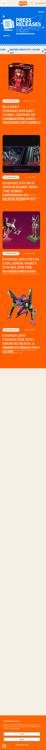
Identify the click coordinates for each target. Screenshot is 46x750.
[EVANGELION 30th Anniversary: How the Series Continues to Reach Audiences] (21, 154)
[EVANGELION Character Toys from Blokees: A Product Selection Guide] (21, 306)
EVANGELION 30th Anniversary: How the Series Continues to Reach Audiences (20, 191)
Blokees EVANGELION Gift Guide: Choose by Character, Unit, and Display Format (21, 115)
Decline (22, 739)
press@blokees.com (25, 33)
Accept (22, 734)
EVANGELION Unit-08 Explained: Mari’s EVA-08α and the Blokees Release (20, 265)
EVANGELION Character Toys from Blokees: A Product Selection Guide (21, 344)
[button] (4, 746)
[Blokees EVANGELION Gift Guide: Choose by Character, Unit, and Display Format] (21, 78)
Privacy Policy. (15, 728)
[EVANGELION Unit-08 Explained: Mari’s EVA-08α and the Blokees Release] (21, 230)
